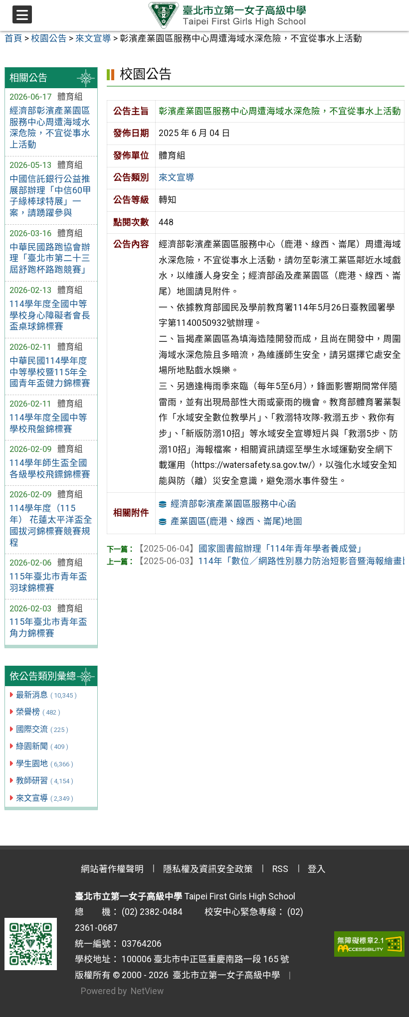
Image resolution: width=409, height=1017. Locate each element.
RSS (280, 869)
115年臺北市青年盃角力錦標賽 (48, 627)
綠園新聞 (42, 746)
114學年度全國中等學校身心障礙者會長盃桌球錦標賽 (49, 315)
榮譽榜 (38, 712)
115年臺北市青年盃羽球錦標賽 (48, 582)
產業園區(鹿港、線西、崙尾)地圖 (236, 521)
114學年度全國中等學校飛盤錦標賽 (48, 423)
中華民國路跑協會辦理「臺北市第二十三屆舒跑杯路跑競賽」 (49, 258)
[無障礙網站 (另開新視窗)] (369, 943)
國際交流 (42, 729)
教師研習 (44, 780)
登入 (317, 869)
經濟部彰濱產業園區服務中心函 (233, 504)
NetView (147, 991)
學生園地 (44, 763)
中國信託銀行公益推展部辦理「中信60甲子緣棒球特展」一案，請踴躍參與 (50, 196)
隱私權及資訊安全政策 (208, 869)
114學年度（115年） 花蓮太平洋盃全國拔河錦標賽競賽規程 (50, 525)
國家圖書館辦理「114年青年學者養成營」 (250, 549)
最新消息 (46, 695)
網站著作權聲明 (112, 869)
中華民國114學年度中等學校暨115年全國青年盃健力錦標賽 (49, 372)
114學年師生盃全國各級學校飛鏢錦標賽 (49, 468)
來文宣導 (44, 798)
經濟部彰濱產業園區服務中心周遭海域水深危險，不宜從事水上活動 (49, 128)
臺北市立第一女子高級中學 (224, 975)
